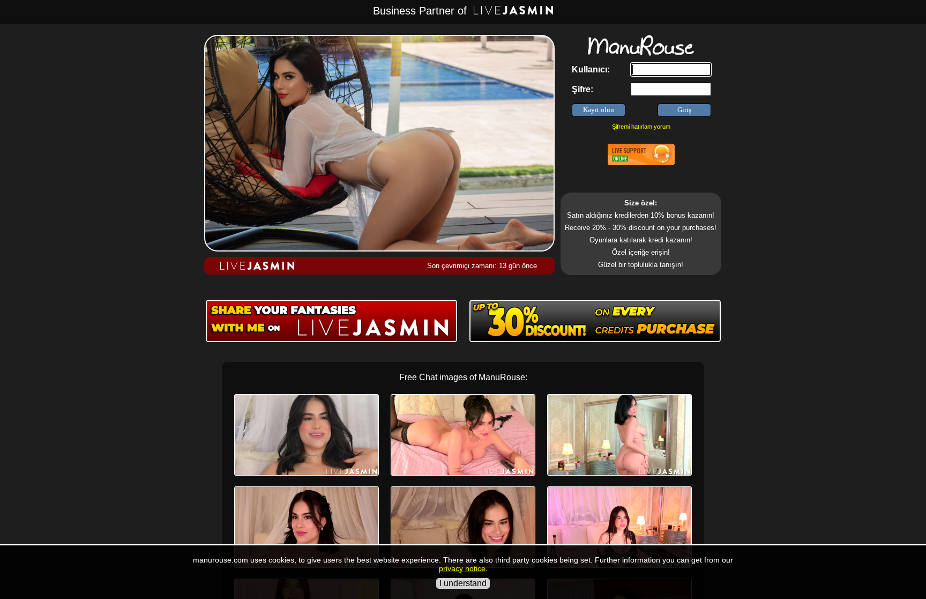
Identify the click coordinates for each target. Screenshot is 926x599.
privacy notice (462, 568)
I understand (463, 583)
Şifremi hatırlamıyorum (641, 126)
